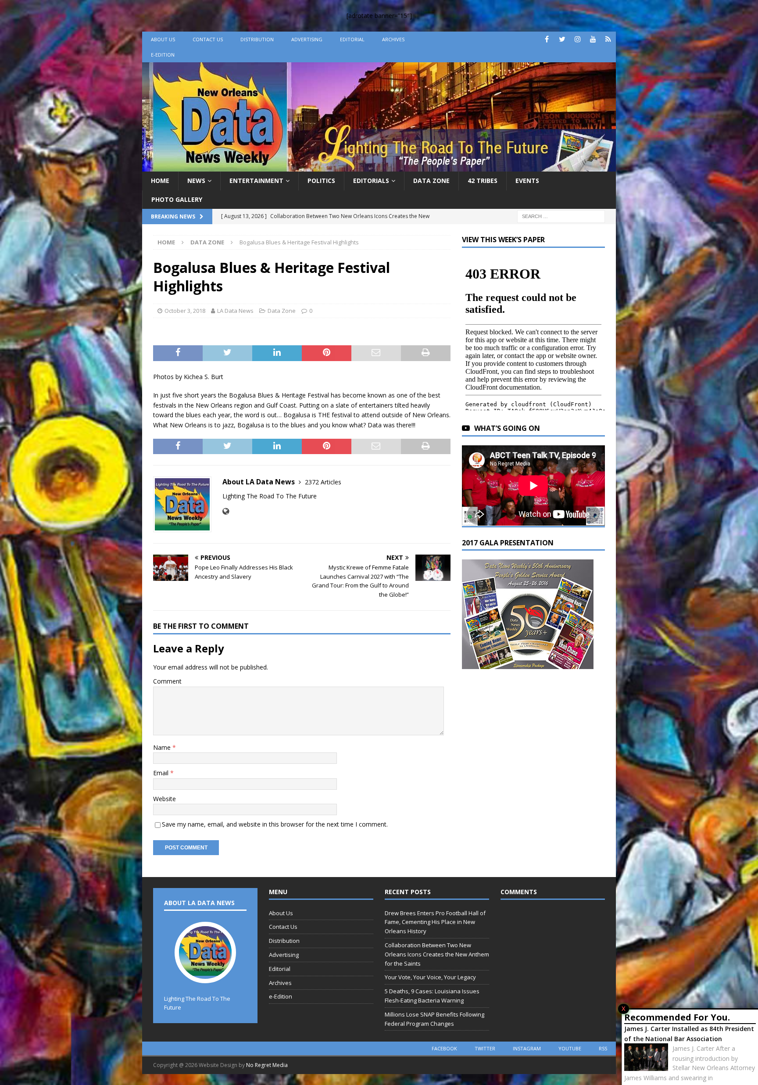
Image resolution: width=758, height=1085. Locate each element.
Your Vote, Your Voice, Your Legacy (430, 977)
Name (162, 747)
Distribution (257, 39)
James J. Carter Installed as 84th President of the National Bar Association (689, 1033)
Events (527, 180)
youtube (569, 1048)
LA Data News (235, 311)
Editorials (371, 180)
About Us (163, 39)
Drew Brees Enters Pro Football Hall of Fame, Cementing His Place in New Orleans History (435, 922)
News (196, 180)
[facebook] (546, 39)
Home (160, 180)
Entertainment (256, 180)
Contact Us (208, 39)
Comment (167, 681)
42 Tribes (482, 180)
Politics (321, 180)
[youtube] (593, 39)
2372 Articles (323, 482)
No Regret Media (267, 1065)
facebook (444, 1048)
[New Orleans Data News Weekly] (379, 166)
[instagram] (577, 39)
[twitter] (562, 39)
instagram (527, 1048)
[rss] (608, 39)
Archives (393, 39)
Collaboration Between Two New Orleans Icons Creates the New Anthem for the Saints (437, 954)
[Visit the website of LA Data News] (225, 511)
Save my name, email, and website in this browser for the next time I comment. (275, 824)
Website (164, 799)
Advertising (306, 39)
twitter (485, 1048)
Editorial (352, 39)
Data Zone (431, 180)
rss (603, 1048)
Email (161, 773)
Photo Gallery (176, 199)
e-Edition (163, 54)
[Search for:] (561, 215)
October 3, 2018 (184, 311)
